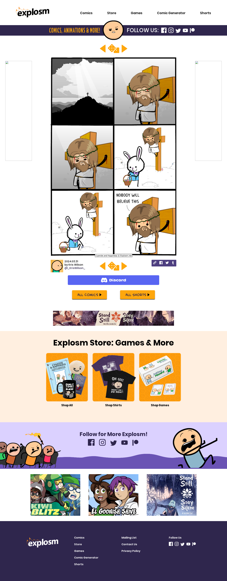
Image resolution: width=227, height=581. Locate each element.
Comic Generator (171, 13)
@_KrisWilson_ (74, 268)
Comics (86, 13)
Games (136, 13)
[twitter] (167, 263)
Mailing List (129, 538)
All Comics (87, 294)
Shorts (205, 13)
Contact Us (129, 544)
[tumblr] (173, 263)
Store (111, 13)
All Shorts (135, 294)
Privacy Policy (130, 551)
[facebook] (161, 263)
